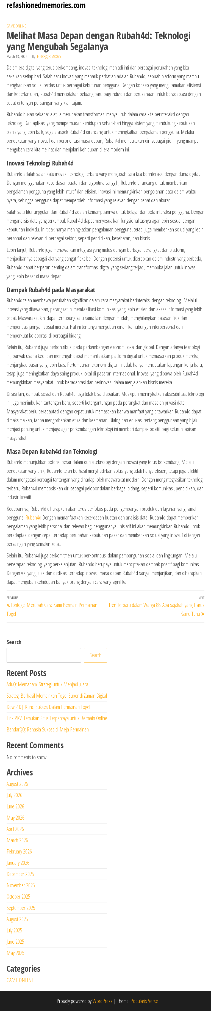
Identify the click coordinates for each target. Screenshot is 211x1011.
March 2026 (17, 840)
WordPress (102, 1001)
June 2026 (15, 806)
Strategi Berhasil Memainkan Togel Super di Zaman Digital (57, 695)
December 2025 (20, 874)
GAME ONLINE (16, 26)
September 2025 (21, 907)
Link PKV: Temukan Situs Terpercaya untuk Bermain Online (57, 718)
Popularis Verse (144, 1001)
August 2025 (17, 919)
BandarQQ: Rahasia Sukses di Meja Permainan (48, 729)
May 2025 (15, 953)
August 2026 (17, 784)
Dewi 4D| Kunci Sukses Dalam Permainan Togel (48, 707)
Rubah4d (33, 517)
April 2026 (15, 829)
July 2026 (14, 795)
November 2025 (21, 885)
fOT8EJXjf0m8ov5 (49, 56)
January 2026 (18, 862)
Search (14, 642)
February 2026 (19, 851)
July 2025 (14, 930)
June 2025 (15, 941)
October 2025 (18, 896)
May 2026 (15, 817)
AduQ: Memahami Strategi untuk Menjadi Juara (47, 684)
